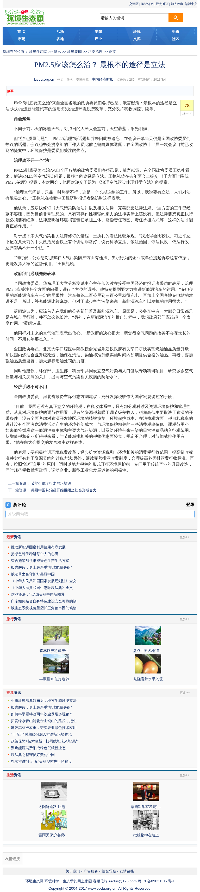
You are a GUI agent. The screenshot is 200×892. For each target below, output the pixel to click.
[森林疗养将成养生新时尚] (56, 644)
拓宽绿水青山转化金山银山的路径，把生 (44, 721)
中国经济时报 (103, 79)
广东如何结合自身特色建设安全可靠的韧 (44, 601)
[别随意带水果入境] (148, 672)
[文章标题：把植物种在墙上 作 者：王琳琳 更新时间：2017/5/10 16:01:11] (146, 828)
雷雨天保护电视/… (54, 835)
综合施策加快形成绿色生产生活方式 (40, 561)
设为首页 (162, 4)
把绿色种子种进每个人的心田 (34, 554)
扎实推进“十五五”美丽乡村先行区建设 (41, 761)
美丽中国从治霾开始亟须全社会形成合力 (64, 490)
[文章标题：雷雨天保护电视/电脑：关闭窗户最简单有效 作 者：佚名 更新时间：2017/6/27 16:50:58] (54, 828)
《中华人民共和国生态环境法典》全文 (42, 588)
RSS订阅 (147, 4)
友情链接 (127, 871)
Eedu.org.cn (44, 79)
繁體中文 (191, 4)
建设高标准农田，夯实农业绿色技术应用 (44, 728)
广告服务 (91, 871)
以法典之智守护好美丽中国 (33, 574)
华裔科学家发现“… (146, 807)
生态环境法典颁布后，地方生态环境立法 (44, 700)
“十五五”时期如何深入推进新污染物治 (41, 734)
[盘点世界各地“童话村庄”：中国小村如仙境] (148, 644)
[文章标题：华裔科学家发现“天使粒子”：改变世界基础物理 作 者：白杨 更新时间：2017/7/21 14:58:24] (146, 800)
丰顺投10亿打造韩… (56, 679)
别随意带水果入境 (148, 679)
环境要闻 (74, 51)
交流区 (134, 4)
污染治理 (95, 51)
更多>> (185, 537)
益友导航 (109, 871)
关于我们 (73, 871)
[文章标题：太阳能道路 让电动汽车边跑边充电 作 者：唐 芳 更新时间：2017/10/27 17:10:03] (54, 800)
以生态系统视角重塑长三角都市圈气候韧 (44, 608)
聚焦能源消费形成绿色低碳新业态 (38, 748)
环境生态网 (38, 51)
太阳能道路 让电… (54, 807)
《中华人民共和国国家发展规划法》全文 (44, 581)
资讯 (57, 51)
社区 (175, 39)
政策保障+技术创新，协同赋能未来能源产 (45, 741)
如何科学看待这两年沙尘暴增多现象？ (42, 714)
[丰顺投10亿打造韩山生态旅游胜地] (56, 672)
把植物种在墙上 (146, 835)
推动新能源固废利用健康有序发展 (38, 547)
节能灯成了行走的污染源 (51, 483)
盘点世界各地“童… (148, 651)
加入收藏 (177, 4)
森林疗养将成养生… (56, 651)
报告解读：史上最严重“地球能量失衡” (41, 567)
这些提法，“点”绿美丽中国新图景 (38, 594)
